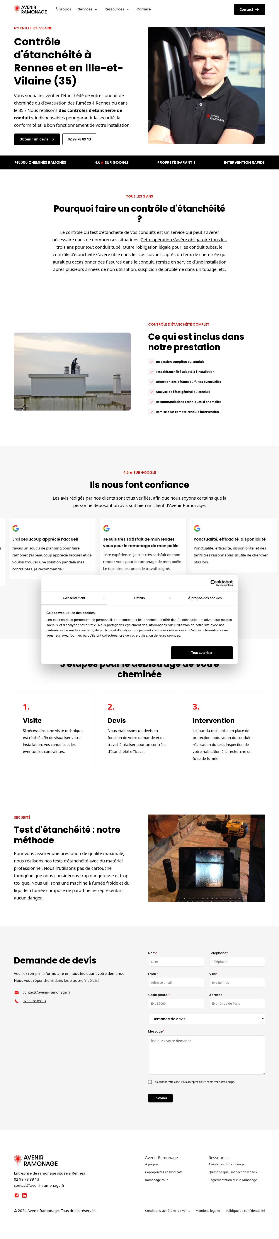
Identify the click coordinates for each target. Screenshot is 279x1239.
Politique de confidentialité (245, 1211)
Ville (213, 974)
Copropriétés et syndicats (163, 1172)
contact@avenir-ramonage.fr (46, 992)
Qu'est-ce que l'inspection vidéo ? (233, 1172)
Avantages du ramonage (227, 1164)
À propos (63, 9)
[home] (30, 9)
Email (153, 974)
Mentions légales (208, 1211)
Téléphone (218, 953)
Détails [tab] (139, 598)
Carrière (143, 9)
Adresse (215, 995)
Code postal (159, 995)
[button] (88, 9)
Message (156, 1031)
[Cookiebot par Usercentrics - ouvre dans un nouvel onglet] (214, 583)
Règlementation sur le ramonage (233, 1180)
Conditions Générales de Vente (167, 1211)
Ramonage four (156, 1180)
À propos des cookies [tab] (205, 598)
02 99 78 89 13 (79, 139)
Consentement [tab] (74, 598)
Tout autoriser (202, 652)
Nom (152, 953)
